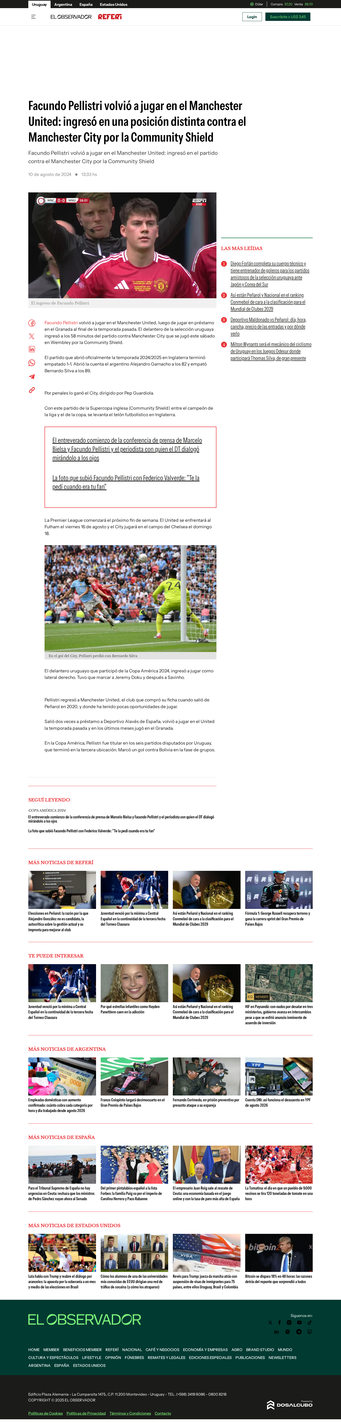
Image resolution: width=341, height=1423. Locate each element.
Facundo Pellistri (61, 322)
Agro (237, 1349)
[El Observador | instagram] (289, 1322)
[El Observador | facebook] (279, 1322)
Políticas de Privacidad (86, 1413)
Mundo (285, 1349)
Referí (112, 1349)
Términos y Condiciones (130, 1413)
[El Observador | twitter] (270, 1322)
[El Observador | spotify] (287, 1332)
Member (51, 1349)
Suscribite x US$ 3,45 (288, 16)
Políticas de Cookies (45, 1413)
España (86, 4)
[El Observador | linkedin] (276, 1332)
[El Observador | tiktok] (310, 1322)
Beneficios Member (82, 1349)
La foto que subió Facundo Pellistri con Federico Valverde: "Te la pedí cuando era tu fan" (91, 831)
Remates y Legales (166, 1357)
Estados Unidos (113, 4)
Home (34, 1349)
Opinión (113, 1357)
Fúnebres (134, 1357)
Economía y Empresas (205, 1349)
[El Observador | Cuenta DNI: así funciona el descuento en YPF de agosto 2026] (279, 1093)
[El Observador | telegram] (299, 1332)
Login (252, 16)
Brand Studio (260, 1349)
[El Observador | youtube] (299, 1322)
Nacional (132, 1349)
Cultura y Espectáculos (53, 1357)
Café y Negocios (162, 1349)
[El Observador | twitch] (310, 1332)
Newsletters (282, 1357)
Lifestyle (91, 1357)
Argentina (63, 4)
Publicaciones (250, 1357)
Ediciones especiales (210, 1357)
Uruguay (39, 4)
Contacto (163, 1413)
